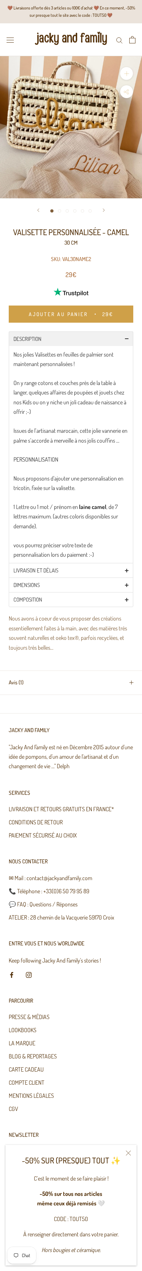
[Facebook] (12, 974)
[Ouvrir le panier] (132, 39)
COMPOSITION (28, 599)
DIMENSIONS (27, 585)
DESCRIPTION (27, 339)
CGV (13, 1108)
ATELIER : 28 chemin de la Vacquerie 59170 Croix (61, 917)
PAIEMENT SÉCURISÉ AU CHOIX (43, 835)
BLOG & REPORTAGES (33, 1056)
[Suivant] (104, 210)
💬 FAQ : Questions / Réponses (43, 904)
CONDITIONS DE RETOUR (36, 822)
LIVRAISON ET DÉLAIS (35, 570)
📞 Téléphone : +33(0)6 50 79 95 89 (49, 891)
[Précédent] (38, 210)
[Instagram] (29, 974)
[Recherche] (119, 39)
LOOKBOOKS (22, 1030)
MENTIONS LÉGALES (31, 1095)
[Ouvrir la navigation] (10, 39)
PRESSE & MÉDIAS (29, 1017)
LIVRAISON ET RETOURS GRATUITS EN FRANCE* (61, 809)
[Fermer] (128, 1153)
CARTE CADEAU (26, 1069)
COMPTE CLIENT (26, 1082)
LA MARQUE (22, 1043)
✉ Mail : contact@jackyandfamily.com (50, 878)
